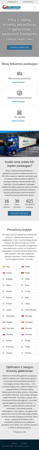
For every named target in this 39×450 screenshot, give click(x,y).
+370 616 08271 (28, 2)
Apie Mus (15, 443)
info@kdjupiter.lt (13, 2)
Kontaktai (24, 443)
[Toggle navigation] (34, 7)
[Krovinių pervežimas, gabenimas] (11, 8)
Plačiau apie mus (19, 213)
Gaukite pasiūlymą (19, 47)
